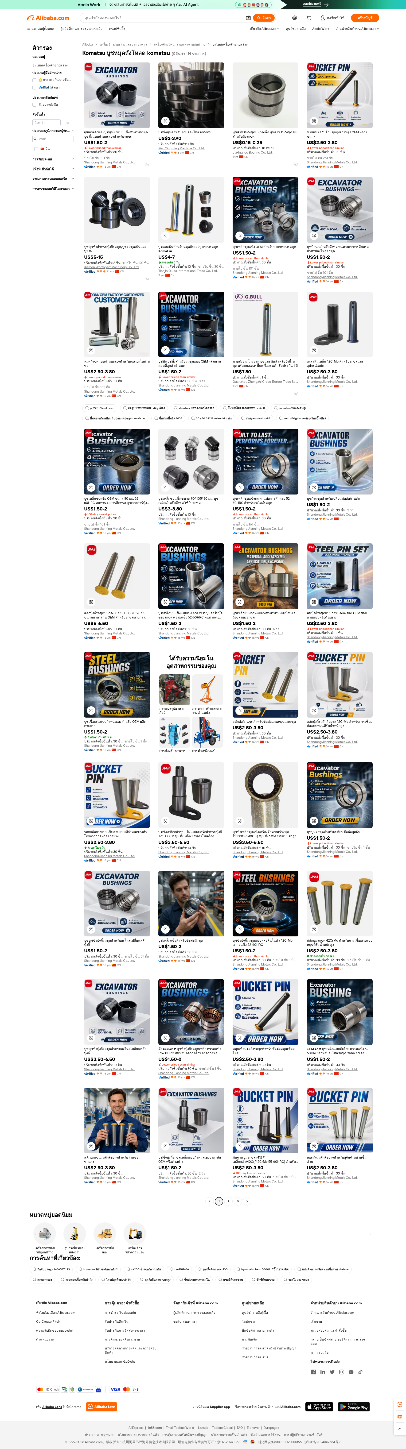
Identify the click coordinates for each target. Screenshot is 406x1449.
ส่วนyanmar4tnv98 (258, 418)
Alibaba (87, 44)
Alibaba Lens (52, 1407)
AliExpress (136, 1428)
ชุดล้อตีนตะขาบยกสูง (158, 1279)
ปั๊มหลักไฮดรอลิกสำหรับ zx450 (246, 408)
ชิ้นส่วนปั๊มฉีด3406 (170, 418)
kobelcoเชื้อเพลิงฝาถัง (79, 1279)
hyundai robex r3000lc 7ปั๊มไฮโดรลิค (265, 1269)
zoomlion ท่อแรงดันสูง (292, 408)
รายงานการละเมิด (255, 1357)
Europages (271, 1428)
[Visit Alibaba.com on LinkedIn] (323, 1372)
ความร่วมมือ (319, 1352)
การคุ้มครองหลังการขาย (122, 1339)
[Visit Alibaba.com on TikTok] (360, 1372)
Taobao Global (222, 1428)
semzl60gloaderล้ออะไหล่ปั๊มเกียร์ (305, 418)
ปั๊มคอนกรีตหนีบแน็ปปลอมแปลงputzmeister (117, 418)
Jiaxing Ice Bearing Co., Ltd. (253, 152)
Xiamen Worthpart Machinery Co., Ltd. (111, 267)
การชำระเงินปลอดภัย (120, 1312)
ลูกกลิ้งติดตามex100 (215, 1269)
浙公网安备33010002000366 (280, 1442)
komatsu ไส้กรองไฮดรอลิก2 (100, 1269)
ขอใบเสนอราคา (185, 1321)
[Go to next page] (247, 1201)
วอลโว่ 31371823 (298, 1279)
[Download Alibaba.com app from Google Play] (354, 1406)
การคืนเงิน (249, 1339)
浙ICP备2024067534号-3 (322, 1442)
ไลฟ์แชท (248, 1321)
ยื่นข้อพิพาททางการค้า (258, 1330)
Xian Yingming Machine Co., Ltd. (181, 148)
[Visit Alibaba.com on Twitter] (332, 1372)
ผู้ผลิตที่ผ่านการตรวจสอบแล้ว (194, 1312)
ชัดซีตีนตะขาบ (266, 1279)
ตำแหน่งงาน (45, 1339)
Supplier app (220, 1407)
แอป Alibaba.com (287, 1407)
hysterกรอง (44, 1279)
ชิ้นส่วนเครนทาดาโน (197, 1279)
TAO (240, 1428)
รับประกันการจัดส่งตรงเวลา (125, 1330)
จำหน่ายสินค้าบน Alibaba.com (332, 1312)
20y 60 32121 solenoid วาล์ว (214, 418)
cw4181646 (182, 1269)
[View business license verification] (245, 1442)
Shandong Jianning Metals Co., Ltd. (109, 162)
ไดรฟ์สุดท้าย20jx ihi (118, 1279)
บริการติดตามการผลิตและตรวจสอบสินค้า (130, 1350)
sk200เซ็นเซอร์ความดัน (146, 1269)
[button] (248, 18)
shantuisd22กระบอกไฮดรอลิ (196, 408)
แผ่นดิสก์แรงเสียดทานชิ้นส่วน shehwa (325, 1269)
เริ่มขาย (316, 1321)
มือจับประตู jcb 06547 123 (53, 1269)
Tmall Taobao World (180, 1428)
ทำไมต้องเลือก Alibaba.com (55, 1312)
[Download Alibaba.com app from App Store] (319, 1406)
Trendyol (253, 1428)
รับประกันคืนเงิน (117, 1321)
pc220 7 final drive (102, 408)
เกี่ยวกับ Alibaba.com (51, 1303)
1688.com (155, 1428)
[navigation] (53, 623)
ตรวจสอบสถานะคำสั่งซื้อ (329, 1330)
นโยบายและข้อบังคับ (120, 1361)
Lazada (203, 1428)
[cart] (309, 18)
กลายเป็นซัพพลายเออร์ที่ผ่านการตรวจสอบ (338, 1341)
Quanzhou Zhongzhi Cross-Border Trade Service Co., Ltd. (265, 381)
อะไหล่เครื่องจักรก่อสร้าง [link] (230, 44)
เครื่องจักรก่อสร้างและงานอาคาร (123, 44)
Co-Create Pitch (48, 1321)
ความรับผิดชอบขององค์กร (55, 1330)
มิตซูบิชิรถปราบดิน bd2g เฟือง (146, 408)
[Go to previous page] (209, 1201)
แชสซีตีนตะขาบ (233, 1279)
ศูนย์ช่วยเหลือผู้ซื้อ (255, 1312)
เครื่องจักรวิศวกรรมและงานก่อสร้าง (179, 44)
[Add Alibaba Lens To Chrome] (101, 1406)
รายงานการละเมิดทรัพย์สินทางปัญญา (269, 1348)
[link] (400, 1404)
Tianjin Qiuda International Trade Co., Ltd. (188, 271)
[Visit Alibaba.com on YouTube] (351, 1372)
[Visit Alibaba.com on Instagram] (341, 1372)
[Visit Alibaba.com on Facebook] (313, 1372)
